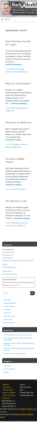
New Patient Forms (9, 316)
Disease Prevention (9, 369)
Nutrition (6, 372)
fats (26, 223)
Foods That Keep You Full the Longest (17, 43)
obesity (15, 72)
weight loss (23, 72)
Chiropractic (7, 309)
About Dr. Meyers (9, 393)
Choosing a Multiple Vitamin (15, 160)
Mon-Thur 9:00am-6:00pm (10, 274)
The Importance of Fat (16, 200)
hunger (17, 108)
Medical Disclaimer (9, 322)
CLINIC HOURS (7, 271)
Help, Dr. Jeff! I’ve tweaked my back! (14, 353)
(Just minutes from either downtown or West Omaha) (17, 260)
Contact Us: (6, 398)
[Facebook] (29, 3)
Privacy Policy (8, 319)
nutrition (8, 72)
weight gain (16, 147)
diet (12, 69)
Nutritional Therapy (9, 306)
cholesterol (15, 144)
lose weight (19, 69)
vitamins (22, 189)
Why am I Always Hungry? (18, 83)
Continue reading (14, 64)
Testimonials (7, 300)
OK (31, 293)
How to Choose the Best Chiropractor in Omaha (18, 335)
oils (14, 225)
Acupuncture (7, 313)
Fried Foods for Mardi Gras (18, 122)
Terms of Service (9, 395)
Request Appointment (10, 303)
